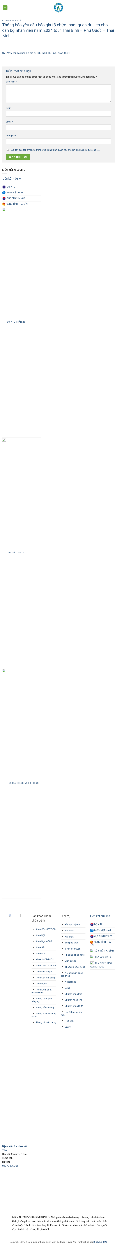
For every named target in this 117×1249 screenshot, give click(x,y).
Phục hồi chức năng (74, 955)
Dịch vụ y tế (8, 21)
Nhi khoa (69, 937)
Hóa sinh (69, 1021)
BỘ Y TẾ (10, 187)
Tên (8, 108)
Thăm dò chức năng (74, 967)
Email (9, 122)
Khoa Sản (40, 947)
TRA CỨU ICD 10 (15, 552)
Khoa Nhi (40, 953)
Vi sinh (67, 1027)
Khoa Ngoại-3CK (43, 941)
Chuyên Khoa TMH (73, 1000)
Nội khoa (69, 930)
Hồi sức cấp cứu (72, 924)
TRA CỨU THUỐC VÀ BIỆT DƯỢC (22, 783)
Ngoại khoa (70, 982)
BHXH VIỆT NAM (14, 192)
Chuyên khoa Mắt (73, 994)
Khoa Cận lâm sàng (45, 977)
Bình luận (11, 81)
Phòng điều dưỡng (44, 1007)
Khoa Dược (41, 983)
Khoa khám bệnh (43, 971)
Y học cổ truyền (72, 949)
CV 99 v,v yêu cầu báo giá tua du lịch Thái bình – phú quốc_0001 (36, 53)
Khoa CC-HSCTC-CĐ (44, 929)
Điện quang (70, 961)
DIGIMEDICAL (100, 1242)
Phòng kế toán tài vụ (46, 1022)
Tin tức (18, 21)
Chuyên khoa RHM (73, 1006)
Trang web (11, 135)
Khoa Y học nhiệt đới (45, 965)
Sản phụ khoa (71, 942)
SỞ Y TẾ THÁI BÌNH (16, 322)
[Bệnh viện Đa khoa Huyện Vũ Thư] (58, 7)
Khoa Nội (40, 935)
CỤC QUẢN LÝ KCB (15, 198)
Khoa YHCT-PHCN (44, 959)
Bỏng (67, 988)
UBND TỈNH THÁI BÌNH (17, 204)
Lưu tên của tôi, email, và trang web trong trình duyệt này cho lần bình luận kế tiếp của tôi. (55, 150)
